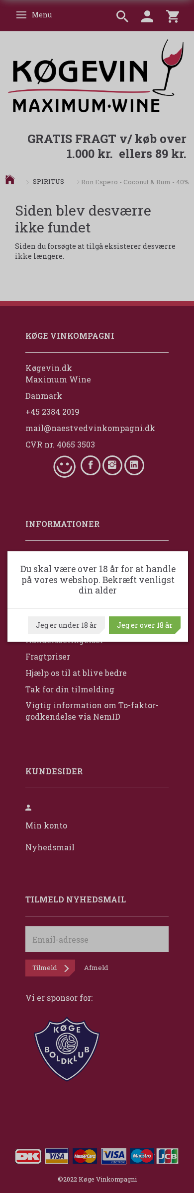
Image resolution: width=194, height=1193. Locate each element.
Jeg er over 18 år (145, 625)
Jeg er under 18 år (66, 625)
